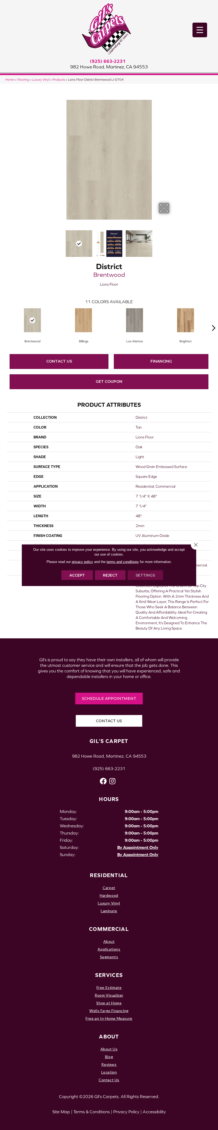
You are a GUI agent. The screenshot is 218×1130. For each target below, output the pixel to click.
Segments (109, 957)
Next (172, 241)
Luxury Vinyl (40, 79)
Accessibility (154, 1111)
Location (109, 1072)
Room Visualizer (109, 995)
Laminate (109, 911)
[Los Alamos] (134, 320)
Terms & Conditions (91, 1111)
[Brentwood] (32, 320)
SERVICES (109, 975)
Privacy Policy (126, 1111)
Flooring (23, 79)
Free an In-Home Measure (109, 1018)
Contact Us (59, 361)
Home (9, 79)
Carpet (109, 887)
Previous (45, 241)
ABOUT (109, 1036)
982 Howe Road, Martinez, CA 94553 (109, 66)
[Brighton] (185, 320)
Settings (145, 575)
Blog (109, 1056)
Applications (109, 949)
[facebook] (103, 781)
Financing (161, 361)
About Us (109, 1049)
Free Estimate (109, 987)
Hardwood (109, 895)
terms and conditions (123, 562)
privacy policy (82, 562)
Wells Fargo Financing (108, 1010)
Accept (77, 575)
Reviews (108, 1064)
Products (58, 79)
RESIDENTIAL (109, 875)
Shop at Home (108, 1003)
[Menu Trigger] (199, 30)
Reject (110, 575)
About (109, 941)
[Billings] (83, 320)
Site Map (61, 1111)
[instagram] (112, 781)
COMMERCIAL (109, 929)
